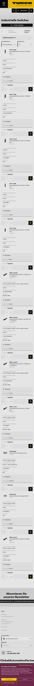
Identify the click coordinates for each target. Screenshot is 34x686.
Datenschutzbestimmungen (26, 665)
